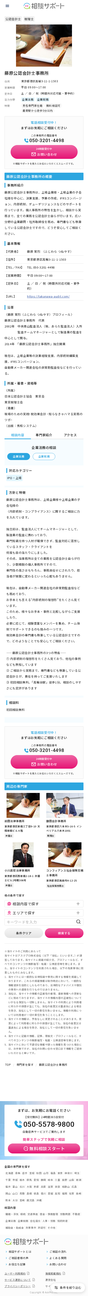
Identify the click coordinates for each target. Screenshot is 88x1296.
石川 (22, 1186)
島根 (29, 1193)
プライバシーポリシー (18, 1286)
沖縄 (39, 1200)
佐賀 (71, 1193)
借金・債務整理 (49, 1214)
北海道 (9, 1173)
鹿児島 (31, 1200)
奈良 (57, 1186)
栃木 (22, 1180)
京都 (36, 1186)
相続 (22, 1214)
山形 (46, 1173)
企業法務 (18, 456)
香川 (43, 1193)
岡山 (8, 1193)
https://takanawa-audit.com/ (48, 296)
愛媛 (50, 1193)
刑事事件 (31, 1227)
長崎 (78, 1193)
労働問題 (65, 1214)
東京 (60, 1173)
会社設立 (35, 1221)
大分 (15, 1200)
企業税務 (44, 456)
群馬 (29, 1180)
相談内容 (17, 435)
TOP (8, 1064)
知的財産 (62, 1221)
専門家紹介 (44, 435)
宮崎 (22, 1200)
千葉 (8, 1180)
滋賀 (50, 1186)
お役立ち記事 (17, 1264)
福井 (8, 1186)
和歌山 (66, 1186)
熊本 (8, 1200)
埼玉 (76, 1173)
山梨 (71, 1180)
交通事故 (33, 1214)
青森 (17, 1173)
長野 (64, 1180)
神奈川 (68, 1173)
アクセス (70, 435)
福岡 (64, 1193)
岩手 (24, 1173)
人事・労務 (49, 1221)
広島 (74, 1186)
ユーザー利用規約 (15, 1273)
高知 (57, 1193)
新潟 (78, 1180)
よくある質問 (58, 1258)
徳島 (36, 1193)
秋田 (39, 1173)
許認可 (42, 1227)
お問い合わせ (58, 1264)
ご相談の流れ (58, 1251)
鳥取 (22, 1193)
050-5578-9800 (48, 1124)
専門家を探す (25, 1064)
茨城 (15, 1180)
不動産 (76, 1214)
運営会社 (50, 1279)
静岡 (43, 1180)
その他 (52, 1227)
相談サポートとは (20, 1251)
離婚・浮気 (12, 1214)
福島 (53, 1173)
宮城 (32, 1173)
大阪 (29, 1186)
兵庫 (43, 1186)
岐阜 (50, 1180)
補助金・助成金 (14, 1227)
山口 (15, 1193)
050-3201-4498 (46, 140)
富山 (15, 1186)
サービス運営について (18, 1279)
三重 (57, 1180)
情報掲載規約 (53, 1273)
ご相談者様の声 (19, 1258)
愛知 (36, 1180)
